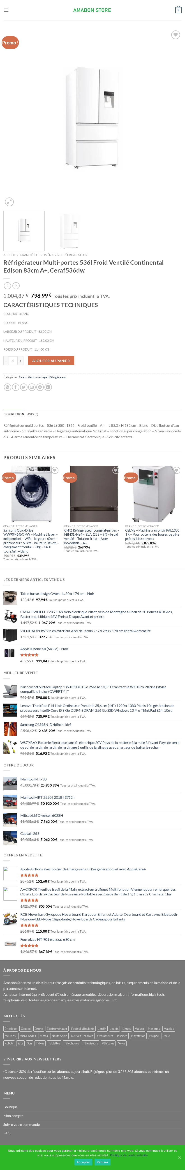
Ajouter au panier (51, 360)
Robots (9, 1043)
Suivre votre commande (21, 1124)
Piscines (122, 1036)
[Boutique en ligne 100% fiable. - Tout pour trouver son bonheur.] (92, 10)
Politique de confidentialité (129, 1155)
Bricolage (11, 1028)
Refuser (102, 1162)
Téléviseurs (90, 1043)
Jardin (102, 1028)
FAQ (7, 1133)
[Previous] (13, 118)
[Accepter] (179, 1157)
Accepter (83, 1162)
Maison (139, 1028)
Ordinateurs (105, 1036)
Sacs (20, 1043)
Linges (127, 1028)
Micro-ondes (28, 1036)
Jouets (114, 1028)
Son (29, 1043)
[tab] (13, 414)
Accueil (9, 255)
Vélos (121, 1043)
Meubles (10, 1036)
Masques (154, 1028)
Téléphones (71, 1043)
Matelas (169, 1028)
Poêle (166, 1036)
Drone (39, 1028)
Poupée (154, 1036)
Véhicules (108, 1043)
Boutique (10, 1107)
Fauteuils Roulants (82, 1028)
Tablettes (54, 1043)
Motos (44, 1036)
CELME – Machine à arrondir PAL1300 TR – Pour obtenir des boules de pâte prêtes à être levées (152, 534)
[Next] (172, 118)
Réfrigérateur (75, 255)
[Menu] (6, 10)
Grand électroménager (39, 255)
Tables (40, 1043)
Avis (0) (32, 414)
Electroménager (57, 1028)
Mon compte (13, 1115)
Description (13, 414)
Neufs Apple (59, 1036)
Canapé (26, 1028)
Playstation (138, 1036)
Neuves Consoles (82, 1036)
